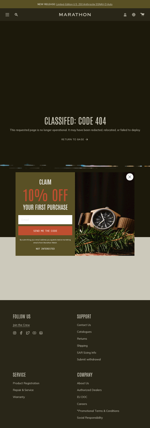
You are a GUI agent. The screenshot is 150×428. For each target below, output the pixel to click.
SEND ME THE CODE (45, 230)
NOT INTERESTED (45, 248)
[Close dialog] (130, 177)
